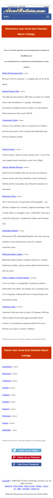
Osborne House (8, 149)
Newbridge (6, 430)
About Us (8, 486)
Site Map (25, 489)
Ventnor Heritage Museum (12, 167)
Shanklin (5, 402)
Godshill (5, 388)
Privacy (39, 486)
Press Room (18, 486)
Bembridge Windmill (10, 231)
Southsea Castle (8, 307)
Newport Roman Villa (10, 91)
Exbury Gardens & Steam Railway (15, 278)
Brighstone (6, 416)
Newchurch (6, 374)
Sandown (6, 395)
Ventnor (5, 423)
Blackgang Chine (9, 196)
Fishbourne (6, 381)
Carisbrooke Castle (9, 120)
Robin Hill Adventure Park (12, 73)
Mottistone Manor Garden (12, 254)
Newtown (5, 409)
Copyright (6, 481)
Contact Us (35, 489)
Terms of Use (29, 486)
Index (19, 489)
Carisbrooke (7, 367)
